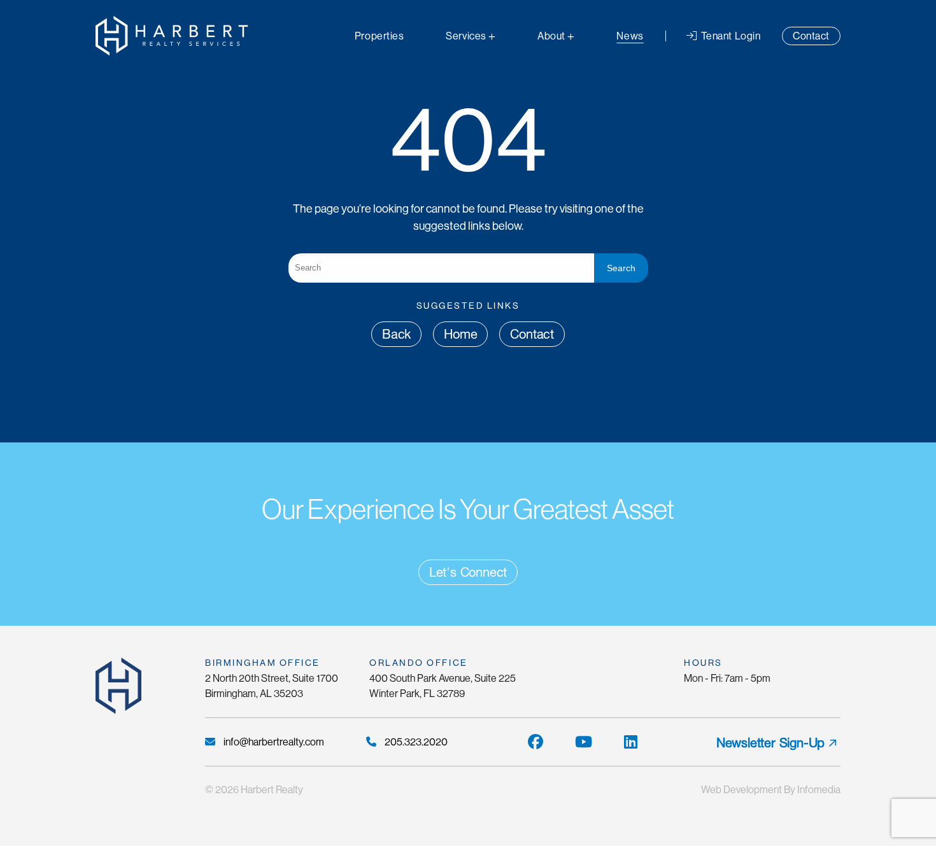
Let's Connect (468, 572)
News (629, 36)
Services (466, 36)
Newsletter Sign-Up (770, 743)
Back (396, 334)
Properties (379, 36)
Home (460, 334)
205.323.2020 (415, 742)
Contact (811, 36)
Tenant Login (729, 36)
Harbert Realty (272, 790)
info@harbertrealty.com (273, 742)
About (551, 36)
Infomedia (818, 790)
